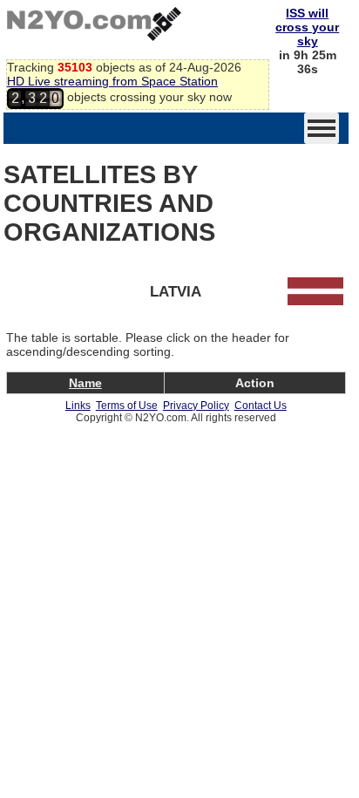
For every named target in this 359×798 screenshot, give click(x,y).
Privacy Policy (196, 405)
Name (85, 383)
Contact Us (260, 405)
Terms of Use (127, 405)
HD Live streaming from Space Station (112, 81)
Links (78, 405)
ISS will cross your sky (307, 27)
